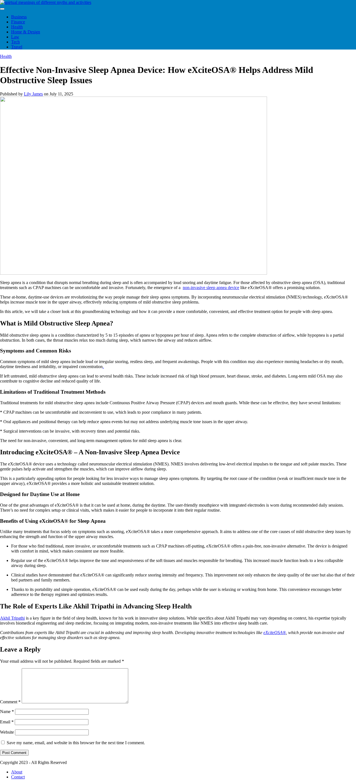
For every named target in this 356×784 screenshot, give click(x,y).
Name (7, 711)
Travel (16, 47)
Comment (10, 701)
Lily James (33, 94)
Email (7, 721)
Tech (15, 42)
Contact (18, 777)
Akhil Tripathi (12, 618)
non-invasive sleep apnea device (211, 287)
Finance (18, 21)
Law (15, 36)
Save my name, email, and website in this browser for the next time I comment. (76, 742)
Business (19, 16)
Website (7, 732)
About (16, 772)
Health (17, 26)
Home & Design (25, 31)
